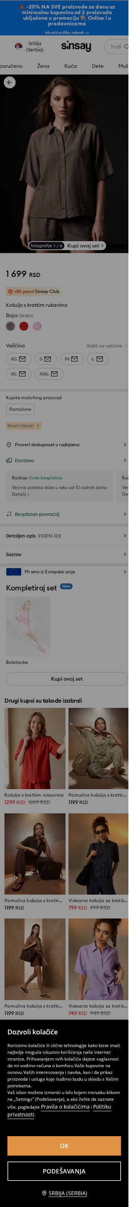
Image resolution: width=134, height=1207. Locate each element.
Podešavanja (64, 1171)
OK (64, 1146)
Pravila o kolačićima (65, 1106)
